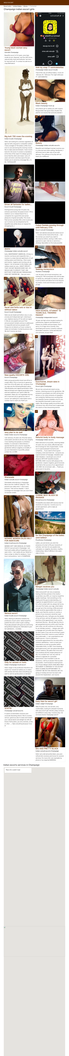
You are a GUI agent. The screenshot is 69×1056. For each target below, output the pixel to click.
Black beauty (41, 103)
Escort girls (7, 6)
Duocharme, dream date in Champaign (47, 383)
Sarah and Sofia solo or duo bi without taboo (18, 308)
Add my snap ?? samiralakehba (50, 67)
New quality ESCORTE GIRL (17, 375)
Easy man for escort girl (46, 701)
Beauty (39, 143)
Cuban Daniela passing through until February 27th (50, 226)
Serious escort (11, 613)
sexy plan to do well (13, 432)
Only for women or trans (15, 662)
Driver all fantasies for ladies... (18, 204)
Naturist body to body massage (50, 437)
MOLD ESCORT (8, 2)
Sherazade (9, 477)
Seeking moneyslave (45, 269)
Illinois (25, 6)
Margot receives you (45, 587)
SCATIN (8, 708)
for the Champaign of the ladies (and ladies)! (50, 536)
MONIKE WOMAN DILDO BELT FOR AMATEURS (18, 539)
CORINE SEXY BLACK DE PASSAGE (47, 496)
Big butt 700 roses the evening (18, 136)
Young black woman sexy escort (16, 49)
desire (7, 249)
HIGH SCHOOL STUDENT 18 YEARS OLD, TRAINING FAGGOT (48, 313)
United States (17, 6)
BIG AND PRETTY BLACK (47, 748)
